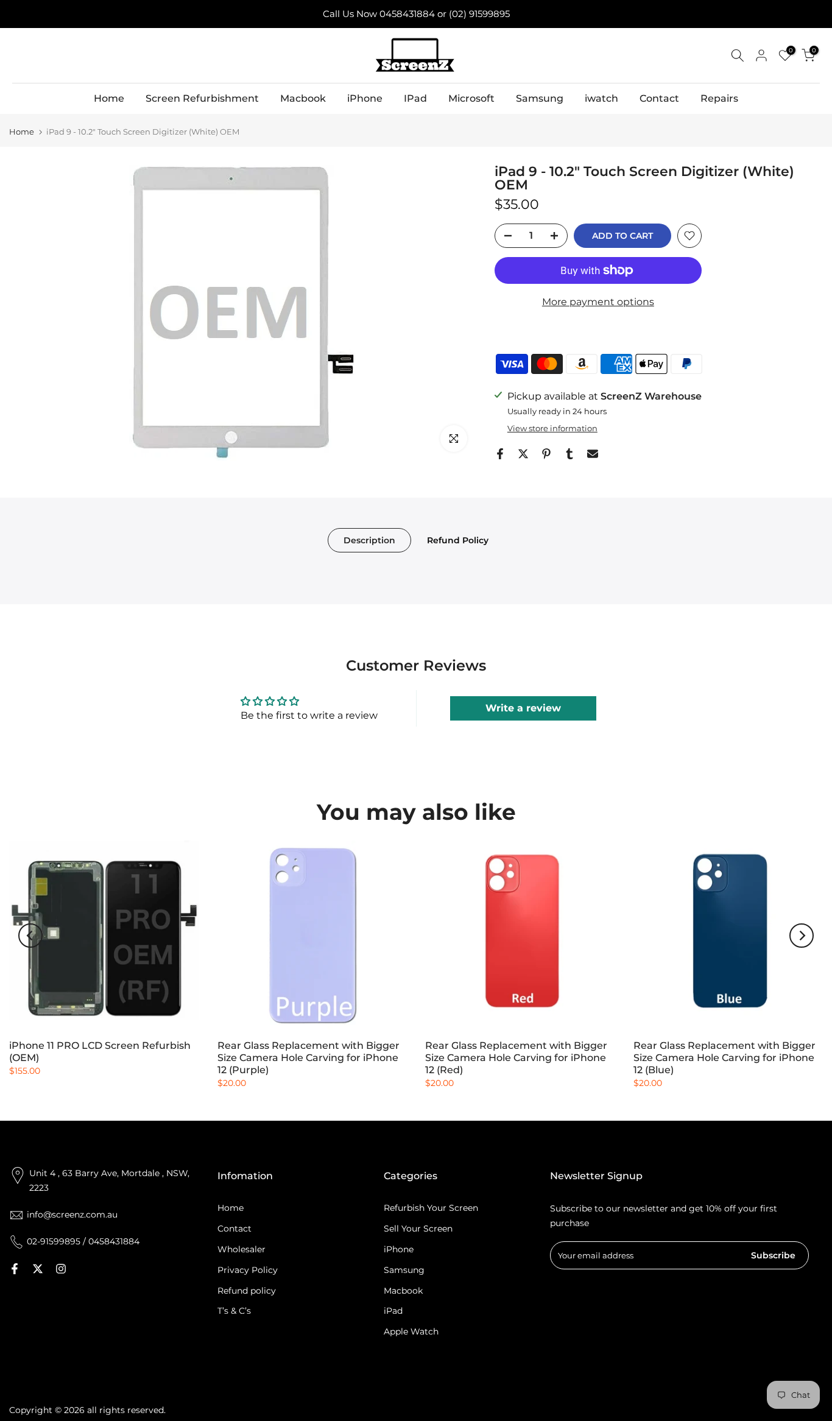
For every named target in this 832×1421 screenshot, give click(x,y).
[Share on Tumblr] (569, 453)
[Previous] (30, 935)
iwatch (601, 98)
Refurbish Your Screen (431, 1207)
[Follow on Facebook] (14, 1268)
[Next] (801, 935)
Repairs (719, 98)
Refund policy (246, 1290)
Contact (659, 98)
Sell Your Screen (418, 1228)
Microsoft (471, 98)
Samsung (539, 98)
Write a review (523, 708)
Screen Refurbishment (202, 98)
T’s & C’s (234, 1310)
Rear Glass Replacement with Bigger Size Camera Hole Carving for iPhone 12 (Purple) (308, 1058)
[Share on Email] (592, 453)
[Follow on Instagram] (60, 1268)
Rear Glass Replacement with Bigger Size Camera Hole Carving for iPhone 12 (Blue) (724, 1058)
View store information (552, 428)
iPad (393, 1310)
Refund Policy (457, 539)
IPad (415, 98)
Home (109, 98)
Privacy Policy (247, 1269)
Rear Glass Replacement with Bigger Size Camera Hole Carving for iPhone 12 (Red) (516, 1058)
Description (369, 539)
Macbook (303, 98)
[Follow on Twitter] (37, 1268)
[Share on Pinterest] (546, 453)
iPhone (365, 98)
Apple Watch (411, 1331)
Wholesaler (241, 1249)
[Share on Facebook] (500, 453)
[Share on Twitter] (523, 453)
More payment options (598, 302)
